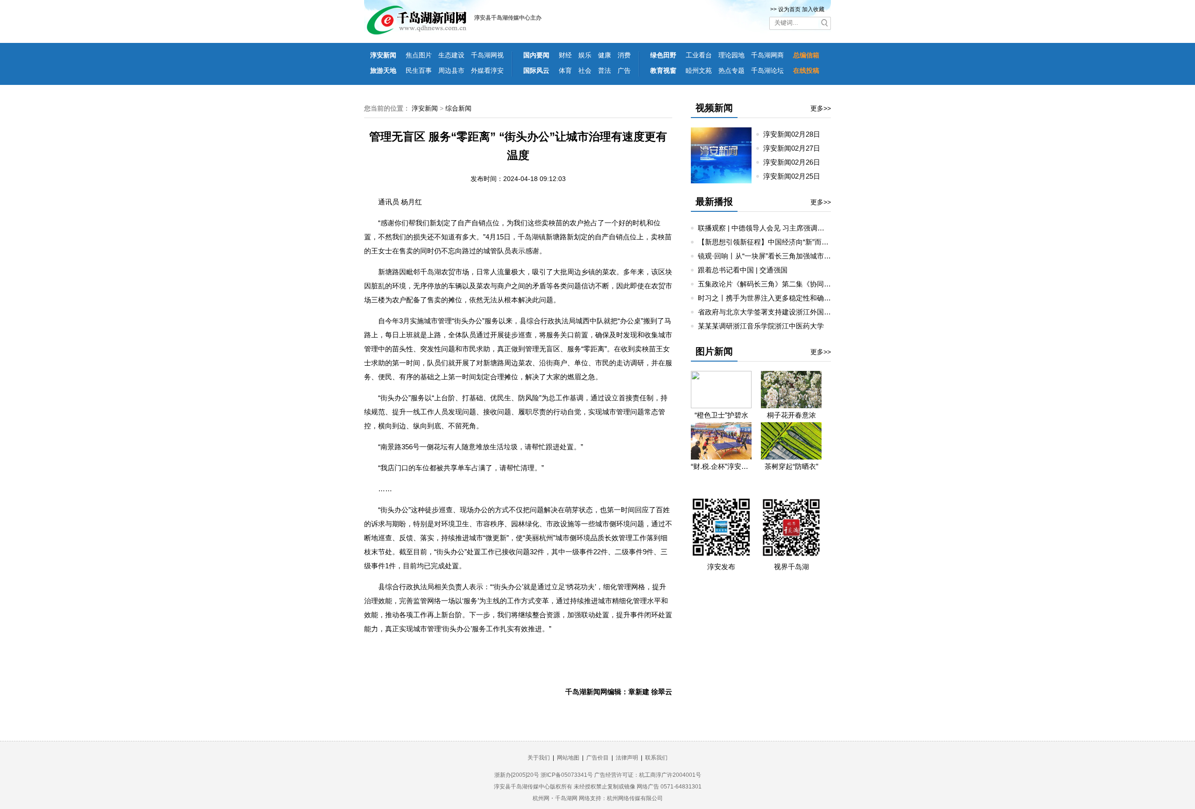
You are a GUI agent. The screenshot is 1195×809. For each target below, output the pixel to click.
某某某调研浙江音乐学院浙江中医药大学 (761, 326)
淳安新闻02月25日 (795, 176)
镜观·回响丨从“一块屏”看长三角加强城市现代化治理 (778, 256)
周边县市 (451, 70)
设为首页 (789, 9)
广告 (624, 70)
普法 (604, 70)
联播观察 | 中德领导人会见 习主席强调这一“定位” (774, 228)
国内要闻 (536, 55)
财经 (565, 55)
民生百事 (419, 70)
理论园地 (731, 55)
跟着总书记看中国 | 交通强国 (742, 270)
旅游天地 (383, 70)
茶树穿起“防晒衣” (791, 466)
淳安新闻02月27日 (795, 148)
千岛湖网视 (487, 55)
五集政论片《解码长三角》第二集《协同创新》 (771, 284)
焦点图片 (419, 55)
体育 (565, 70)
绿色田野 (663, 55)
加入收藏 (813, 9)
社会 (584, 70)
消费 (624, 55)
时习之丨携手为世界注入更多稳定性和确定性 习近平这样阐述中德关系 (807, 298)
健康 (604, 55)
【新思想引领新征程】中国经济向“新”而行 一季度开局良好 (788, 242)
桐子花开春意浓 (791, 415)
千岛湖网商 (767, 55)
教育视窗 (663, 70)
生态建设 (451, 55)
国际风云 (536, 70)
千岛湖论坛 (767, 70)
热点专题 (731, 70)
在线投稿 (806, 70)
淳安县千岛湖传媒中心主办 (507, 17)
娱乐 (584, 55)
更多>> (820, 108)
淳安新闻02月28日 (795, 134)
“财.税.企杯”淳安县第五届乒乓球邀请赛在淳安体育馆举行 (721, 466)
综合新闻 (458, 108)
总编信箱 (806, 55)
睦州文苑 (699, 70)
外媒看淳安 (487, 70)
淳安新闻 (383, 55)
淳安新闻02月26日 (795, 162)
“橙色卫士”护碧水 (721, 415)
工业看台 (699, 55)
